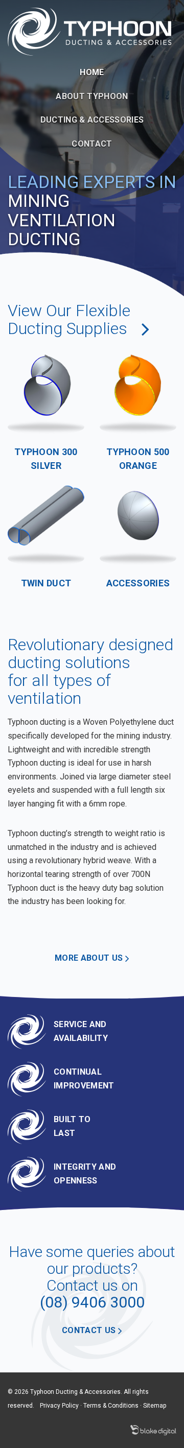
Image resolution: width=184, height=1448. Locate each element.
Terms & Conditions (111, 1405)
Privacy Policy (59, 1405)
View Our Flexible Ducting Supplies (69, 319)
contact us (90, 1330)
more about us (90, 958)
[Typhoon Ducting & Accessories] (89, 31)
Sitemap (154, 1405)
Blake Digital (153, 1430)
